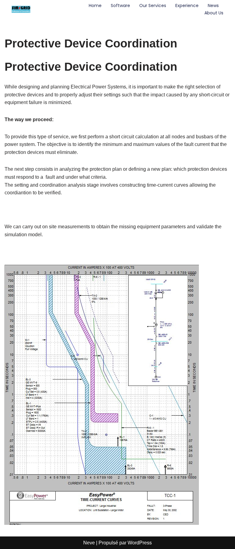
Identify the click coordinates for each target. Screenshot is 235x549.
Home (95, 5)
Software (120, 5)
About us (213, 13)
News (213, 5)
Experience (187, 5)
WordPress (140, 542)
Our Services (152, 5)
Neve (89, 542)
